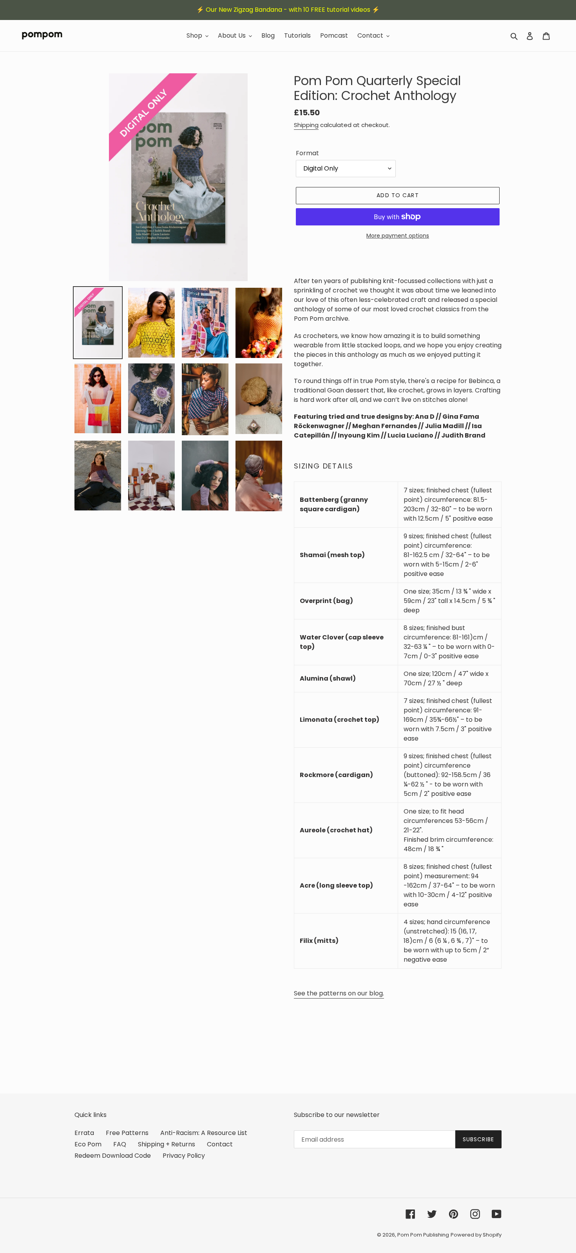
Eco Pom (87, 1144)
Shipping (306, 125)
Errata (84, 1132)
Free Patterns (127, 1132)
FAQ (119, 1144)
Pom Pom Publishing (423, 1234)
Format (307, 153)
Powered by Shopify (476, 1234)
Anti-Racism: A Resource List (203, 1132)
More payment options (397, 236)
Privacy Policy (184, 1155)
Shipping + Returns (166, 1144)
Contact (220, 1144)
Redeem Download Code (112, 1155)
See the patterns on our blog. (339, 993)
